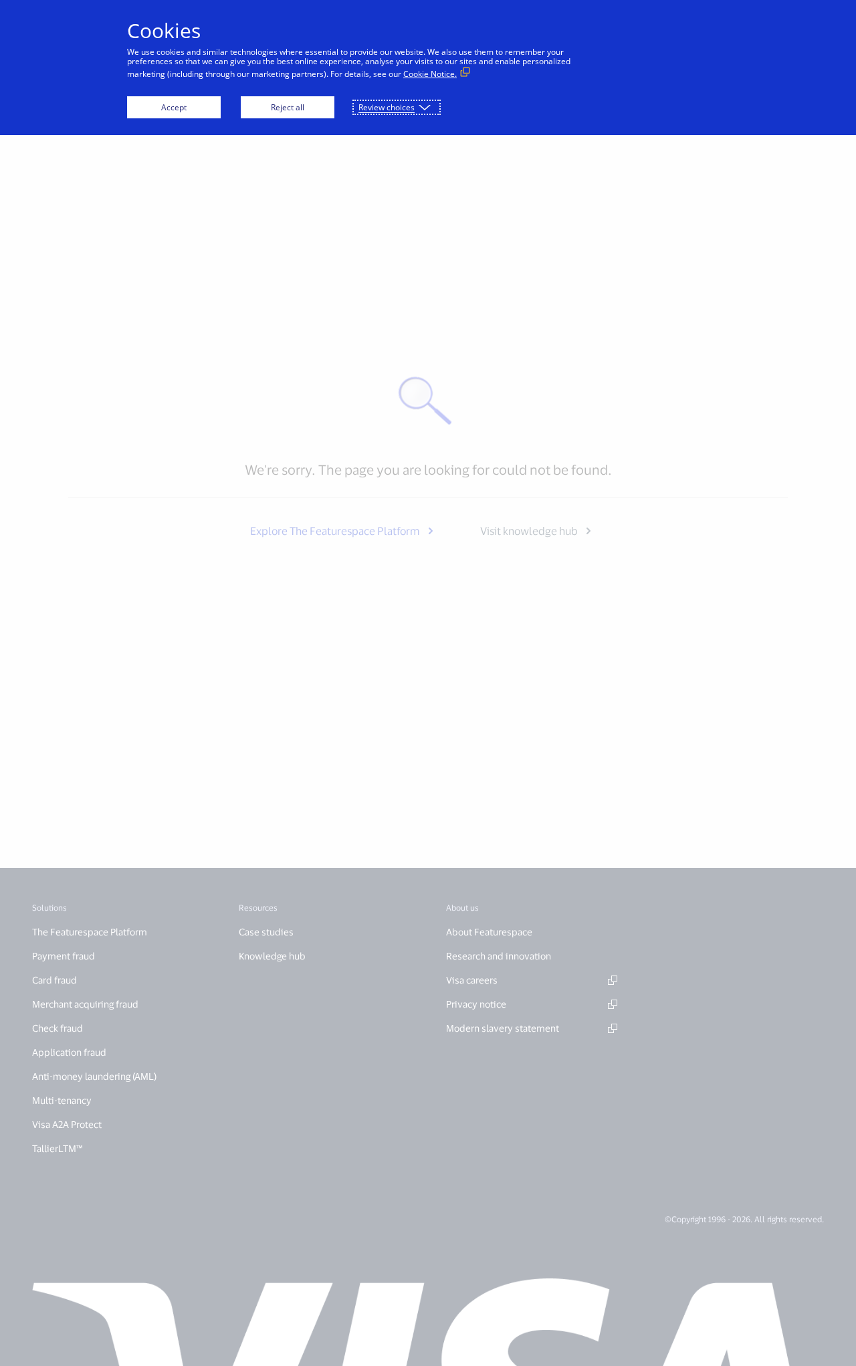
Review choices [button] (386, 107)
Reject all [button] (287, 107)
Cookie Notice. (430, 74)
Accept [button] (174, 107)
